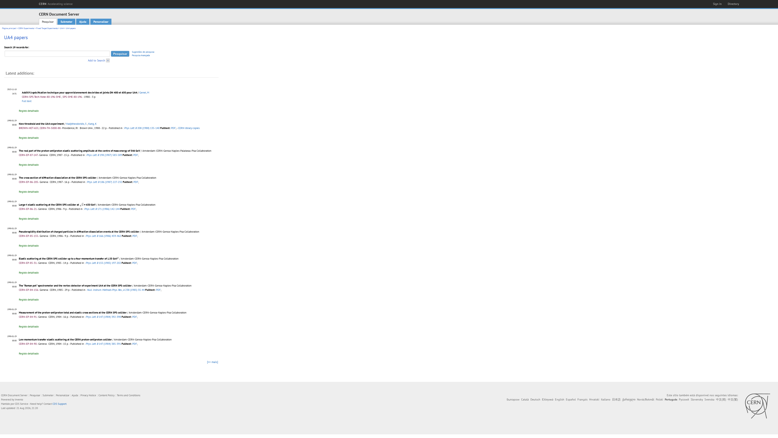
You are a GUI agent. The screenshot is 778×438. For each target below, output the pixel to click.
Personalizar (100, 22)
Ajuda (82, 22)
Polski (659, 399)
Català (525, 399)
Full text (26, 101)
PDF (173, 128)
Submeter (66, 22)
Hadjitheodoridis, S (76, 124)
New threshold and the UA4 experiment (41, 124)
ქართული (628, 399)
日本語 (616, 399)
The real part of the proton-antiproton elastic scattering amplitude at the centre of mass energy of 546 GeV (79, 150)
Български (513, 399)
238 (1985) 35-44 (116, 290)
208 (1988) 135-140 (142, 128)
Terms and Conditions (128, 395)
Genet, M (144, 92)
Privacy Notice (88, 395)
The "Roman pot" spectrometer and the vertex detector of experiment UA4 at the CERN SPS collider (75, 285)
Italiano (605, 399)
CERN (56, 4)
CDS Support (59, 404)
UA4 (62, 28)
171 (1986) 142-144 (102, 209)
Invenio (19, 399)
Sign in (717, 4)
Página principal (9, 28)
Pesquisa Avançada (141, 55)
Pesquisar (48, 22)
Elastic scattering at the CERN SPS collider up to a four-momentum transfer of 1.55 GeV (69, 258)
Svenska (709, 399)
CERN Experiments (26, 28)
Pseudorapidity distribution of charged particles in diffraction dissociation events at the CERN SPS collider (79, 231)
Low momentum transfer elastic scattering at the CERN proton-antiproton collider (65, 339)
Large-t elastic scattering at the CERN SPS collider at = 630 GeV (57, 204)
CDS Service (21, 404)
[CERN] (757, 406)
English (559, 399)
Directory (733, 4)
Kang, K (92, 124)
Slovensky (697, 399)
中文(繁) (733, 399)
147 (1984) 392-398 (103, 317)
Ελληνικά (547, 399)
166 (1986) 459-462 (103, 236)
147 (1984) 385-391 (103, 344)
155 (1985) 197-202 (103, 263)
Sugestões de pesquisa (143, 51)
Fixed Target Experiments (47, 28)
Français (582, 399)
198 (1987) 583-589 (104, 155)
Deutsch (535, 399)
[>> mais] (212, 362)
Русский (684, 399)
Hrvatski (594, 399)
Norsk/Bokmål (645, 399)
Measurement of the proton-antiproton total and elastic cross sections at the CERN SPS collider (73, 312)
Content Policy (106, 395)
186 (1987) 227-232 (104, 182)
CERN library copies (189, 128)
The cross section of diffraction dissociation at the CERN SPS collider (57, 177)
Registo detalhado (29, 111)
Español (571, 399)
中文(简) (721, 399)
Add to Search (96, 60)
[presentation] (81, 205)
